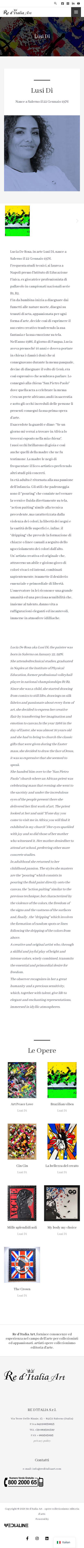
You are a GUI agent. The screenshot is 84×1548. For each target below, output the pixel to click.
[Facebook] (62, 3)
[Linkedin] (73, 3)
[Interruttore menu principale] (76, 12)
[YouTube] (78, 3)
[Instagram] (67, 3)
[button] (55, 3)
